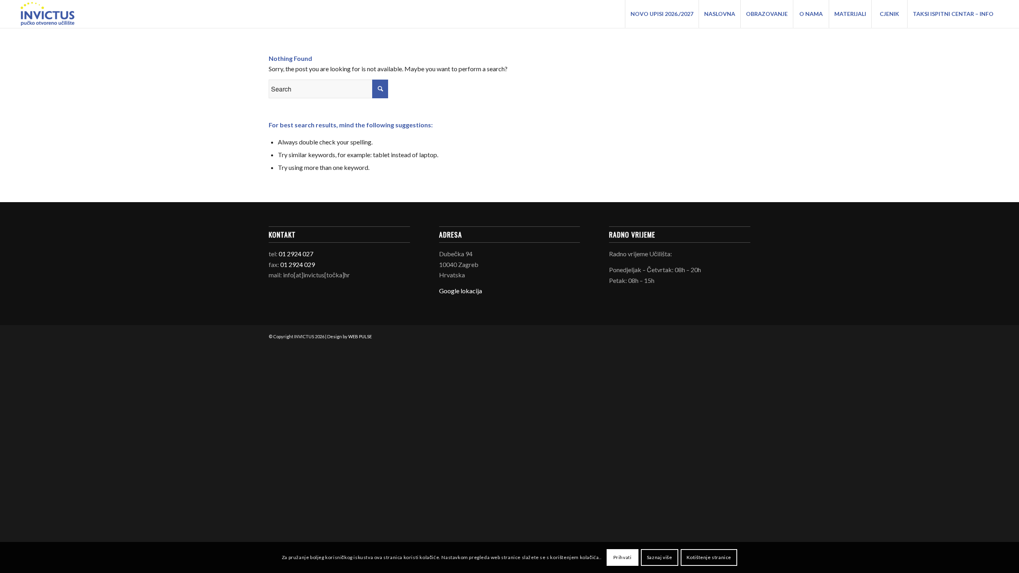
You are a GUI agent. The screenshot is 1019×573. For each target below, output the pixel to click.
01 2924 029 (297, 264)
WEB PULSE (360, 336)
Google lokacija (460, 290)
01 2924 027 (296, 253)
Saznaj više (659, 557)
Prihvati (622, 557)
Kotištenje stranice (709, 557)
